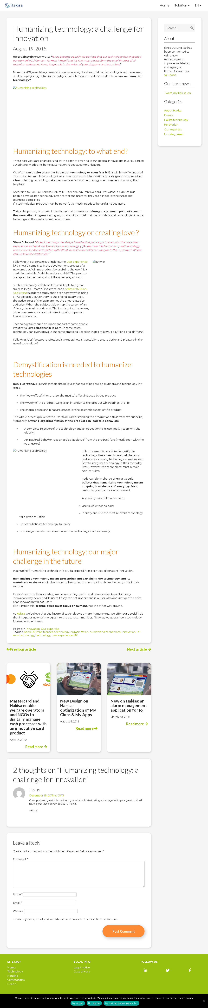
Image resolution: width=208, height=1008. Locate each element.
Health (11, 984)
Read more (34, 747)
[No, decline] (204, 1001)
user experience (77, 261)
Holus (34, 789)
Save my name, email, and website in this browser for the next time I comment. (66, 919)
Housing (12, 975)
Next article (137, 649)
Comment (20, 859)
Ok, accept (78, 1003)
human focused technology (51, 632)
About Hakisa (172, 110)
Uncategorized (174, 134)
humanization (79, 632)
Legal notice (82, 967)
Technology (15, 971)
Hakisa (21, 613)
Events (168, 115)
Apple (28, 632)
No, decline (94, 1003)
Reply (33, 810)
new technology (23, 635)
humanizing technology (105, 632)
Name (18, 894)
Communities (16, 979)
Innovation (33, 628)
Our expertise (50, 628)
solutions (170, 75)
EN (197, 5)
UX (76, 635)
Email (17, 902)
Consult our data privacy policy (121, 1003)
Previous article (23, 649)
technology (42, 635)
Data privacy (82, 971)
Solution (180, 5)
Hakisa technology (176, 120)
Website (18, 911)
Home (164, 5)
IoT (139, 632)
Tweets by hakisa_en (177, 93)
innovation (129, 632)
